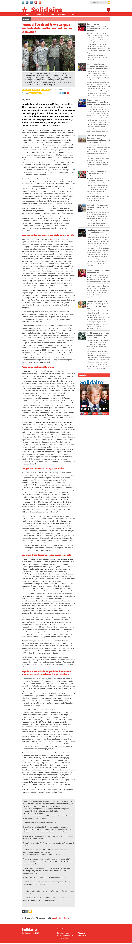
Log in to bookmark (23, 911)
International (39, 14)
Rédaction (82, 933)
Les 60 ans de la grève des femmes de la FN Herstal (98, 334)
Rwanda (45, 90)
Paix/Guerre (35, 93)
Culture (74, 14)
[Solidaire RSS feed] (40, 3)
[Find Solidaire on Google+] (31, 3)
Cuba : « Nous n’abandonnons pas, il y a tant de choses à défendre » (98, 102)
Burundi (26, 90)
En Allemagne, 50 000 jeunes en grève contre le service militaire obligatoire (97, 27)
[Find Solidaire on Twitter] (23, 3)
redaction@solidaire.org (60, 918)
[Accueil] (30, 931)
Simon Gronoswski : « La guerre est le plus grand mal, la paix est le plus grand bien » (98, 305)
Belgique (27, 14)
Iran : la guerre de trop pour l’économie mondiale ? (98, 231)
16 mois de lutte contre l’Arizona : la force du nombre (96, 173)
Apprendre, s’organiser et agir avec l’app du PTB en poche (97, 207)
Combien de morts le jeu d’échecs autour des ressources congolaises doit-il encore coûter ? (98, 139)
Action (51, 14)
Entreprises (62, 14)
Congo (36, 90)
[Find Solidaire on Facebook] (27, 3)
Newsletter (82, 935)
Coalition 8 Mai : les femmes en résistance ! (98, 271)
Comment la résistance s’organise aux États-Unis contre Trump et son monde (98, 66)
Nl (108, 10)
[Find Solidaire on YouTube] (35, 3)
